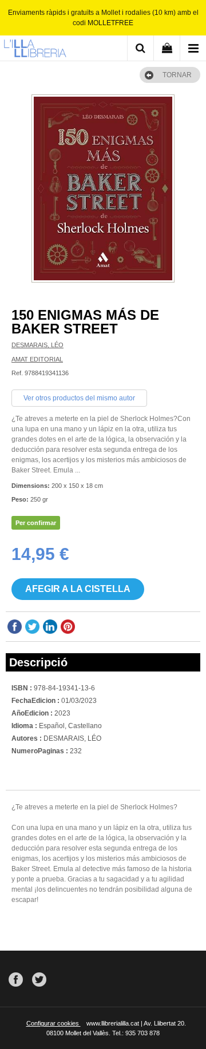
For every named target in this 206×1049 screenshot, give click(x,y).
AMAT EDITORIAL (37, 359)
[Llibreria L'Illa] (35, 49)
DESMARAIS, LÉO (37, 344)
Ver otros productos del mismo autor (79, 398)
